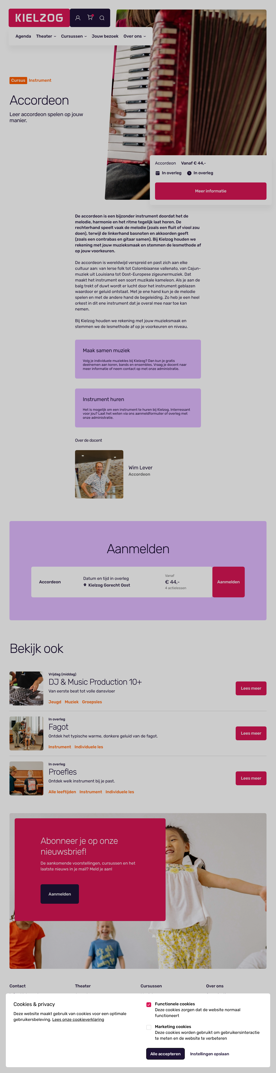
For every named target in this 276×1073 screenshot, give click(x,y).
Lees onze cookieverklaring (78, 1019)
